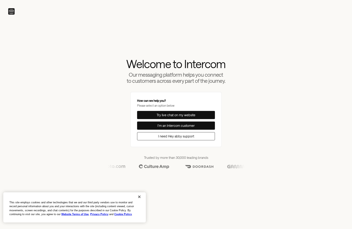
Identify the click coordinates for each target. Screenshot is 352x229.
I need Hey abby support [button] (176, 136)
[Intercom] (11, 11)
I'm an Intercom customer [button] (176, 125)
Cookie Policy (123, 214)
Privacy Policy (99, 214)
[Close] (139, 196)
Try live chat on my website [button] (176, 115)
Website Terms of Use (75, 214)
